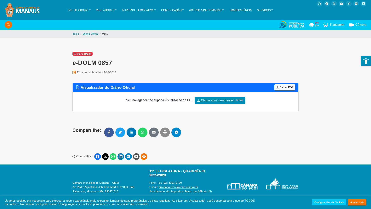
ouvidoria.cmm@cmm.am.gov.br (178, 186)
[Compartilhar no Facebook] (109, 132)
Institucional (78, 10)
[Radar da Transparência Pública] (291, 24)
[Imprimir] (165, 132)
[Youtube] (341, 4)
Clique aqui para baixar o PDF (221, 100)
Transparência (240, 10)
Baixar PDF (286, 87)
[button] (366, 61)
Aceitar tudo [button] (357, 202)
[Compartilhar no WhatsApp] (142, 132)
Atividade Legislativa (137, 10)
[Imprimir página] (144, 156)
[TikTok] (349, 4)
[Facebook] (327, 4)
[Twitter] (334, 4)
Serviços (264, 10)
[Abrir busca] (8, 24)
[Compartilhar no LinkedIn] (131, 132)
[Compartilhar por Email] (154, 132)
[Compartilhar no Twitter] (120, 132)
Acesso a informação (205, 10)
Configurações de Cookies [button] (329, 202)
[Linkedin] (363, 4)
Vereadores (105, 10)
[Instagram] (319, 4)
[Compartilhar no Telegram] (176, 132)
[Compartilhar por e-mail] (136, 156)
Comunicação (171, 10)
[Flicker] (356, 4)
